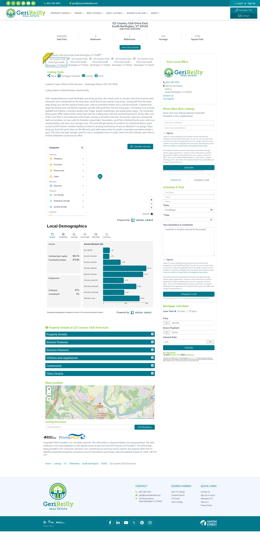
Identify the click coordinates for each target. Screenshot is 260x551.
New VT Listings (178, 492)
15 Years (193, 311)
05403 (104, 463)
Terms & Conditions (170, 146)
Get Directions (144, 427)
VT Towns (175, 498)
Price (165, 318)
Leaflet (130, 418)
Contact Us (168, 95)
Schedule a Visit (201, 180)
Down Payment (171, 327)
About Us (205, 502)
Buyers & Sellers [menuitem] (136, 13)
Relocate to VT (207, 498)
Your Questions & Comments (178, 224)
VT (65, 463)
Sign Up (251, 3)
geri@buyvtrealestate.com (85, 3)
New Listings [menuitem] (94, 13)
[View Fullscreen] (49, 399)
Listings (57, 463)
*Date (166, 205)
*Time (166, 215)
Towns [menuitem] (78, 13)
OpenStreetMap (140, 418)
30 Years (181, 311)
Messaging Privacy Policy (198, 146)
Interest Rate (170, 337)
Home (48, 463)
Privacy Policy (183, 146)
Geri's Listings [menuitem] (114, 13)
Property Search (178, 495)
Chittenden (74, 463)
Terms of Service (202, 298)
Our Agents (168, 98)
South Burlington (90, 463)
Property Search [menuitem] (60, 13)
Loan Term (168, 311)
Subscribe (188, 167)
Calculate (189, 347)
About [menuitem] (154, 13)
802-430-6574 (54, 3)
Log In (240, 3)
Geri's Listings (177, 502)
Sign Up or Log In (208, 495)
